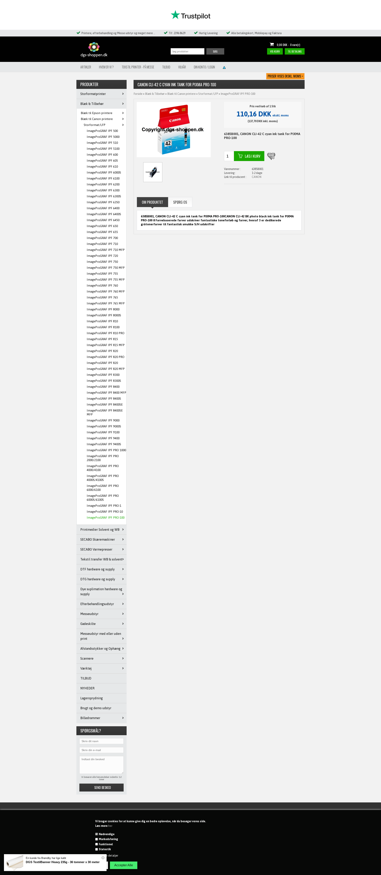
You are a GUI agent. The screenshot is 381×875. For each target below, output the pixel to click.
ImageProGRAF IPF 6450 (103, 220)
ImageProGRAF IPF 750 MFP (106, 267)
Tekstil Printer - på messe (138, 67)
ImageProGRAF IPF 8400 (103, 386)
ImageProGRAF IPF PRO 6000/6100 (103, 487)
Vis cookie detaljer (106, 855)
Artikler (85, 67)
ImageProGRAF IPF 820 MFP (106, 368)
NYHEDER (87, 688)
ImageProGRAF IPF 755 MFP (106, 279)
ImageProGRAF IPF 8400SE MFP (105, 412)
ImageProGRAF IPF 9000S (104, 426)
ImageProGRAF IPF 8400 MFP (106, 392)
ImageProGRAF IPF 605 (102, 160)
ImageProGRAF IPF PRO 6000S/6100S (103, 497)
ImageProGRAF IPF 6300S (104, 196)
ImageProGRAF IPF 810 (102, 321)
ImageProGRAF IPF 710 (102, 244)
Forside (138, 93)
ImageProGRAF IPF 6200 (103, 184)
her (110, 825)
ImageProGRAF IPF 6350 (103, 202)
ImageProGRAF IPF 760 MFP (106, 291)
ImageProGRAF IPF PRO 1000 (106, 450)
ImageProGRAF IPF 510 (102, 142)
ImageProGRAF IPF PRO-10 (105, 511)
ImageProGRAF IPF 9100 (103, 432)
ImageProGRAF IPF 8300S (104, 380)
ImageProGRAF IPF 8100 (103, 327)
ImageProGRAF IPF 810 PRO (105, 333)
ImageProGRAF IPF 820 (102, 351)
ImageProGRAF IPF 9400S (104, 444)
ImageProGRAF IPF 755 (102, 273)
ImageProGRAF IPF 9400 (103, 438)
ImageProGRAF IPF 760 (102, 285)
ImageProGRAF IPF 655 (102, 232)
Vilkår (182, 67)
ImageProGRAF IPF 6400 (103, 208)
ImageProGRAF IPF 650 (102, 226)
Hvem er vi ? (106, 67)
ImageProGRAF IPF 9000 (103, 420)
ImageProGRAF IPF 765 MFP (106, 303)
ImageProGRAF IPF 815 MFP (106, 345)
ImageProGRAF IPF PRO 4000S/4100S (103, 478)
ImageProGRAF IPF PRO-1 (104, 505)
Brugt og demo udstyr (95, 708)
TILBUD (85, 678)
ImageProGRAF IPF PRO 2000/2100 (103, 458)
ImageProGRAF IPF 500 (102, 130)
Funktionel (106, 844)
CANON (256, 176)
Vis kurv (275, 51)
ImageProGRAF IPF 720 (102, 255)
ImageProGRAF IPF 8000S (104, 315)
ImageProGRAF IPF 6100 (103, 178)
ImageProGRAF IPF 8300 (103, 374)
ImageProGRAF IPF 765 (102, 297)
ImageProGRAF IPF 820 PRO (105, 357)
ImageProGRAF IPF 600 (102, 154)
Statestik (105, 849)
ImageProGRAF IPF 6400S (104, 214)
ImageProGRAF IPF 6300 (103, 190)
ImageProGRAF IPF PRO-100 (105, 517)
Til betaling (295, 51)
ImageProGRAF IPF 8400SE (105, 404)
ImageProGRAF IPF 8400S (104, 398)
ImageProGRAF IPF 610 (102, 166)
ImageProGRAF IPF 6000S (104, 172)
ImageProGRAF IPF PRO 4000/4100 (103, 468)
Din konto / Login (204, 67)
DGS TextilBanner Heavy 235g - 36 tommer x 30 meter (63, 862)
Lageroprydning (91, 698)
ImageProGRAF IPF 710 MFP (106, 249)
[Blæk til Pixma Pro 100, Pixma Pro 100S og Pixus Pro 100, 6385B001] (174, 129)
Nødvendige (106, 834)
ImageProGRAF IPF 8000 (103, 309)
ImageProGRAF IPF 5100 (103, 148)
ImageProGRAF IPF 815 (102, 339)
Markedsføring (108, 839)
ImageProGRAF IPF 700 (102, 238)
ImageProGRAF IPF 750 (102, 261)
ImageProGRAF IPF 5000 (103, 136)
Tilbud (166, 67)
